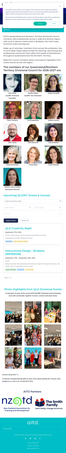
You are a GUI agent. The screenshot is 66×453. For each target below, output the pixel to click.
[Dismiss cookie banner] (60, 6)
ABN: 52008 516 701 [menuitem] (33, 448)
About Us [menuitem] (6, 29)
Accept (40, 23)
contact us (6, 381)
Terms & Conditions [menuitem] (33, 445)
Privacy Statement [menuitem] (33, 442)
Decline (54, 23)
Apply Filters (11, 220)
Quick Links (7, 429)
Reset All (25, 220)
